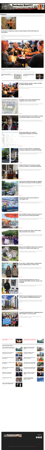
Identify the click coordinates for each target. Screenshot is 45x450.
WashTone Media (33, 446)
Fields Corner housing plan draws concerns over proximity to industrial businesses (30, 296)
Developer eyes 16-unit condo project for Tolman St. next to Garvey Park (7, 75)
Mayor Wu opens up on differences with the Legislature (8, 363)
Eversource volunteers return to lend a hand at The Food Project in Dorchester (20, 31)
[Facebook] (37, 437)
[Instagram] (39, 437)
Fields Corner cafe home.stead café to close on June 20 (8, 368)
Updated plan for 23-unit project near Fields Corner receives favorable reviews (29, 348)
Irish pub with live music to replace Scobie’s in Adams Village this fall (15, 69)
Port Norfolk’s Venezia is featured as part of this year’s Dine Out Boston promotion (30, 214)
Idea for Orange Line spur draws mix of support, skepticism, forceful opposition (30, 339)
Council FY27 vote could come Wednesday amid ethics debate (7, 373)
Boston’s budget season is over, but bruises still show (7, 339)
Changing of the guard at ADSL (6, 377)
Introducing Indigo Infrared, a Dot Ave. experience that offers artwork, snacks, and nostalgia (30, 281)
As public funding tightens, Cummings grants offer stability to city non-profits (31, 313)
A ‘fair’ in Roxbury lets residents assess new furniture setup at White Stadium (30, 368)
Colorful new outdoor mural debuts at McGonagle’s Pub (29, 198)
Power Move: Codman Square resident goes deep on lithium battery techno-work (30, 264)
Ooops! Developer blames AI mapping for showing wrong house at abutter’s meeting (30, 149)
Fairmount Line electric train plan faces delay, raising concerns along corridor (30, 363)
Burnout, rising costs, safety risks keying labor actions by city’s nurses (30, 231)
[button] (21, 11)
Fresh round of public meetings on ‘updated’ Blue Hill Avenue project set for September (30, 182)
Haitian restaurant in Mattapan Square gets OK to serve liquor (29, 358)
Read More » (21, 113)
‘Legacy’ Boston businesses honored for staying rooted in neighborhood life (8, 383)
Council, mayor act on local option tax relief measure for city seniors (8, 353)
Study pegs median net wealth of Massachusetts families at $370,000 (28, 133)
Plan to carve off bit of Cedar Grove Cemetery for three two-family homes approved (31, 247)
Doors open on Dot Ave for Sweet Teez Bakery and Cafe (8, 358)
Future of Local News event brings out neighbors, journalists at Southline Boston (29, 373)
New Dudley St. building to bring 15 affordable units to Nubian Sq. (29, 353)
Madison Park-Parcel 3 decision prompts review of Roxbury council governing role (30, 165)
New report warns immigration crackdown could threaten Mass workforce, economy (28, 378)
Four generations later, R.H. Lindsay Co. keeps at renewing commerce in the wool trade (28, 75)
